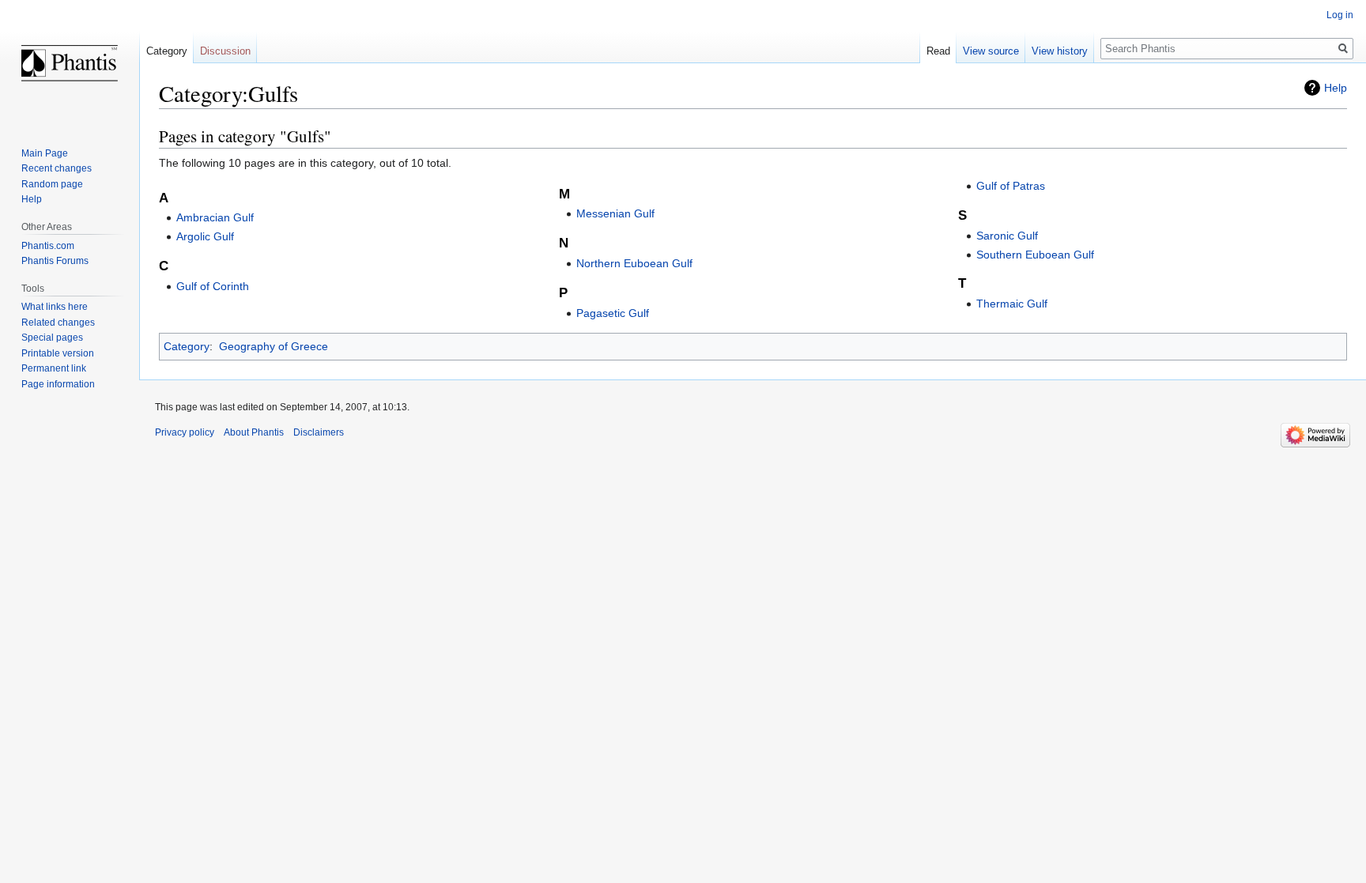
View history (1060, 51)
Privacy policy (184, 432)
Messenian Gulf (615, 213)
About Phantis (254, 432)
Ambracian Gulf (215, 217)
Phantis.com (47, 245)
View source (991, 51)
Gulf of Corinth (212, 286)
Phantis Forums (55, 260)
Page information (58, 384)
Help (1335, 87)
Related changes (58, 322)
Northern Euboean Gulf (634, 263)
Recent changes (56, 168)
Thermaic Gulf (1011, 303)
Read (938, 51)
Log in (1339, 15)
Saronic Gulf (1007, 235)
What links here (54, 306)
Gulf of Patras (1010, 185)
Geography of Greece (273, 346)
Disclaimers (318, 432)
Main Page (44, 153)
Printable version (57, 353)
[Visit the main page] (69, 63)
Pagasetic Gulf (612, 313)
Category (186, 346)
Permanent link (53, 368)
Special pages (52, 337)
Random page (52, 184)
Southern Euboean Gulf (1035, 254)
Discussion (225, 51)
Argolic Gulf (205, 236)
